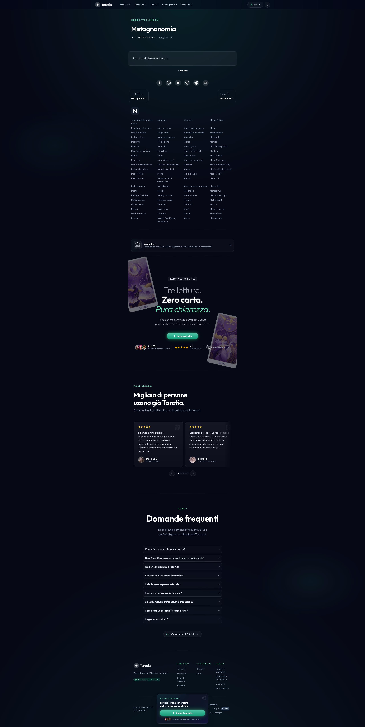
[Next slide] (193, 473)
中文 (210, 713)
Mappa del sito (222, 688)
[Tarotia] (104, 5)
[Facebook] (159, 83)
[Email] (206, 83)
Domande (181, 673)
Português (215, 709)
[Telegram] (187, 83)
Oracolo (181, 685)
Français (218, 713)
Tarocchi (181, 669)
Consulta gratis (184, 712)
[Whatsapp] (169, 83)
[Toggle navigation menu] (267, 5)
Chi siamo (220, 684)
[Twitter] (178, 83)
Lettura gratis (184, 336)
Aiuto (198, 673)
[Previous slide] (172, 473)
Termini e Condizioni (220, 670)
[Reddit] (196, 83)
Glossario (200, 669)
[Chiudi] (204, 698)
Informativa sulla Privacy (221, 678)
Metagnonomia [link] (166, 37)
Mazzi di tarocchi (181, 679)
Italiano (225, 709)
